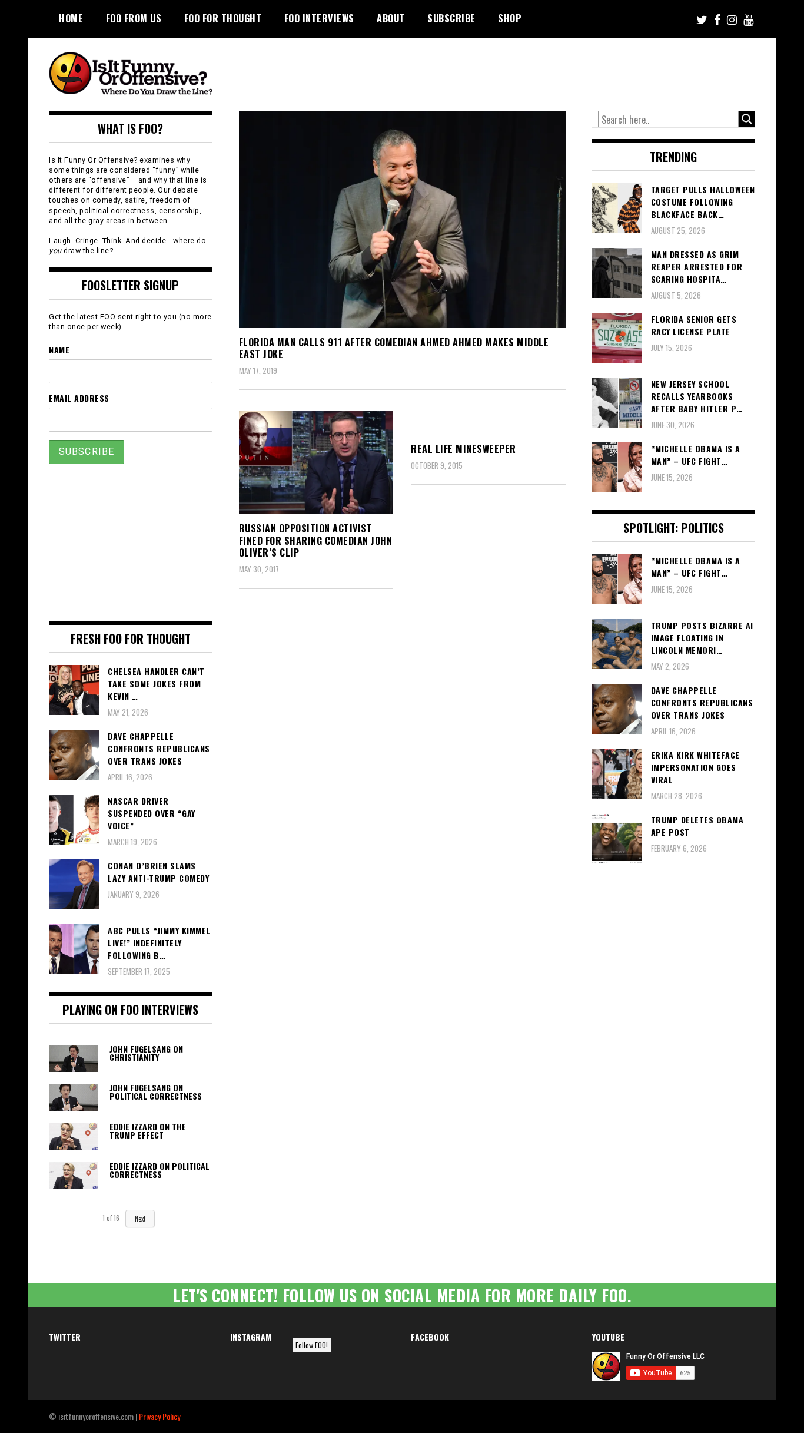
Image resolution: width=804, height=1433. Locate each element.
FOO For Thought (223, 18)
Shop (509, 18)
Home (71, 18)
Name (59, 349)
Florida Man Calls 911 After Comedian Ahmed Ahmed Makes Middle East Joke (394, 348)
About (391, 18)
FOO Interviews (319, 18)
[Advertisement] (535, 70)
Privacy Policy (159, 1416)
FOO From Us (134, 18)
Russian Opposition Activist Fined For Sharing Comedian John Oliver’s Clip (316, 540)
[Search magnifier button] (747, 119)
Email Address (79, 398)
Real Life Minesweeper (463, 449)
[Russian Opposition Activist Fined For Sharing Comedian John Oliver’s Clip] (316, 462)
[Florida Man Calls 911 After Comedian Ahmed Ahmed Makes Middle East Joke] (402, 219)
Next (140, 1218)
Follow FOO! (311, 1345)
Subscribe (451, 18)
